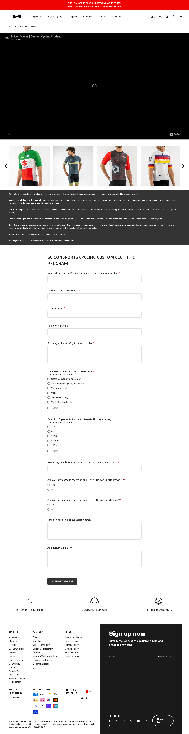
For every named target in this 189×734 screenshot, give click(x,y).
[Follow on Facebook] (109, 721)
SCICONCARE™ (72, 653)
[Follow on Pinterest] (131, 721)
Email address (56, 308)
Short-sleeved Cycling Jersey (66, 379)
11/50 (54, 436)
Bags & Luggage (55, 17)
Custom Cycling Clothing (26, 27)
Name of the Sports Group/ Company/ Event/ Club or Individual (83, 273)
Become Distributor (42, 660)
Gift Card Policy (73, 657)
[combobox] (78, 691)
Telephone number (59, 325)
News (36, 637)
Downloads (117, 17)
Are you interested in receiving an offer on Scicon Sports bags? (84, 500)
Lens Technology (41, 645)
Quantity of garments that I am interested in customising (80, 419)
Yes (53, 484)
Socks (54, 393)
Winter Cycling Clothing (62, 402)
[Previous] (63, 5)
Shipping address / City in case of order (70, 343)
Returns (12, 645)
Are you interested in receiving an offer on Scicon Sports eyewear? (86, 480)
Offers (103, 17)
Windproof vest (59, 388)
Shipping (13, 641)
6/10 (53, 431)
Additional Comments (59, 547)
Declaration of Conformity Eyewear (16, 664)
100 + (54, 445)
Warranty (13, 657)
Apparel (73, 17)
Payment (13, 653)
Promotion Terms (73, 637)
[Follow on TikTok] (145, 721)
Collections (88, 17)
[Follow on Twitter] (116, 721)
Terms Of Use (72, 641)
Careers (37, 668)
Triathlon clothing (59, 397)
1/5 (53, 426)
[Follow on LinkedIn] (109, 725)
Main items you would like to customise (70, 371)
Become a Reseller (42, 664)
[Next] (125, 5)
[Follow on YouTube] (138, 721)
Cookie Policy (72, 649)
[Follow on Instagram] (124, 721)
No (52, 489)
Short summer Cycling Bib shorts (67, 383)
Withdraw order (16, 649)
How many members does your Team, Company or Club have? (83, 462)
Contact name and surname (63, 290)
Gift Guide (14, 697)
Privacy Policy (72, 645)
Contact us (14, 637)
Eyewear (37, 17)
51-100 (55, 440)
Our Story (37, 641)
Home (11, 27)
